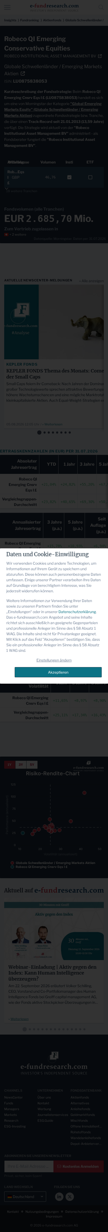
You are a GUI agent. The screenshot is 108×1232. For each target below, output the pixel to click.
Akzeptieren (58, 672)
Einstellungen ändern (54, 660)
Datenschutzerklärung (77, 611)
